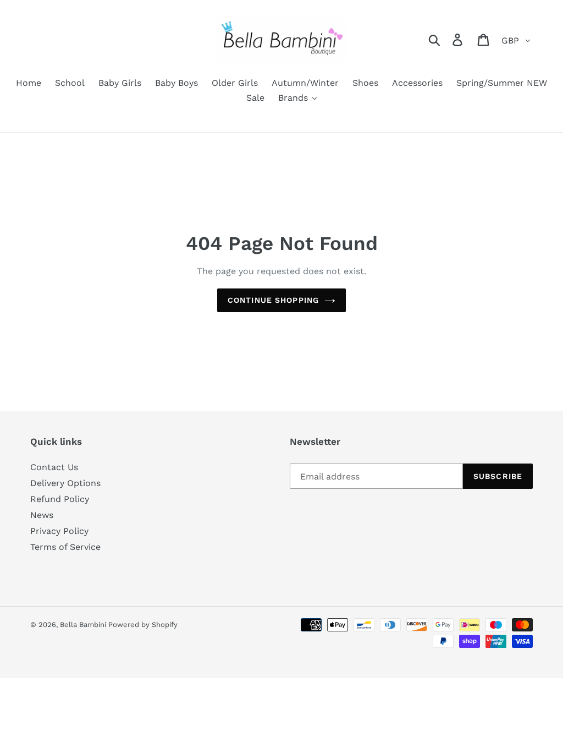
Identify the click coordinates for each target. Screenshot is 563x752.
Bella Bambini (84, 624)
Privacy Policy (59, 531)
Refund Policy (59, 499)
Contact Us (54, 467)
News (41, 515)
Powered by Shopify (143, 624)
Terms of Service (65, 547)
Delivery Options (65, 483)
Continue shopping (273, 300)
